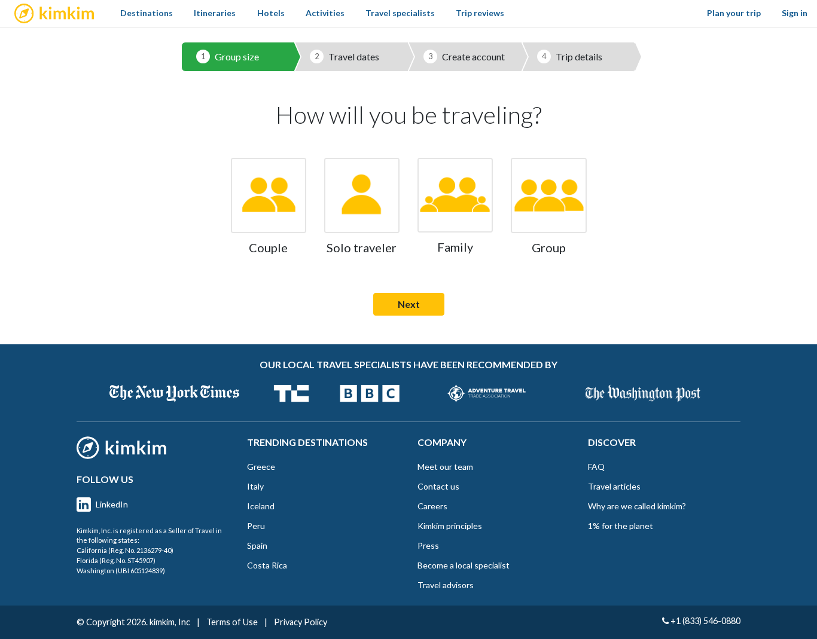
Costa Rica (267, 565)
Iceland (261, 506)
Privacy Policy (300, 622)
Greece (261, 466)
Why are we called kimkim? (637, 506)
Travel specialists (400, 13)
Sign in (794, 13)
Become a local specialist (463, 565)
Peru (256, 526)
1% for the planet (620, 526)
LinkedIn (112, 504)
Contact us (438, 486)
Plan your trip (734, 13)
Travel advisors (445, 585)
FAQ (596, 466)
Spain (257, 545)
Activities (325, 13)
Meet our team (445, 466)
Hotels (271, 13)
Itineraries (215, 13)
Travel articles (614, 486)
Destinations (146, 13)
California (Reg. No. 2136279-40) (125, 550)
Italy (255, 486)
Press (428, 545)
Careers (432, 506)
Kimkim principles (449, 526)
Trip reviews (480, 13)
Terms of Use (232, 622)
